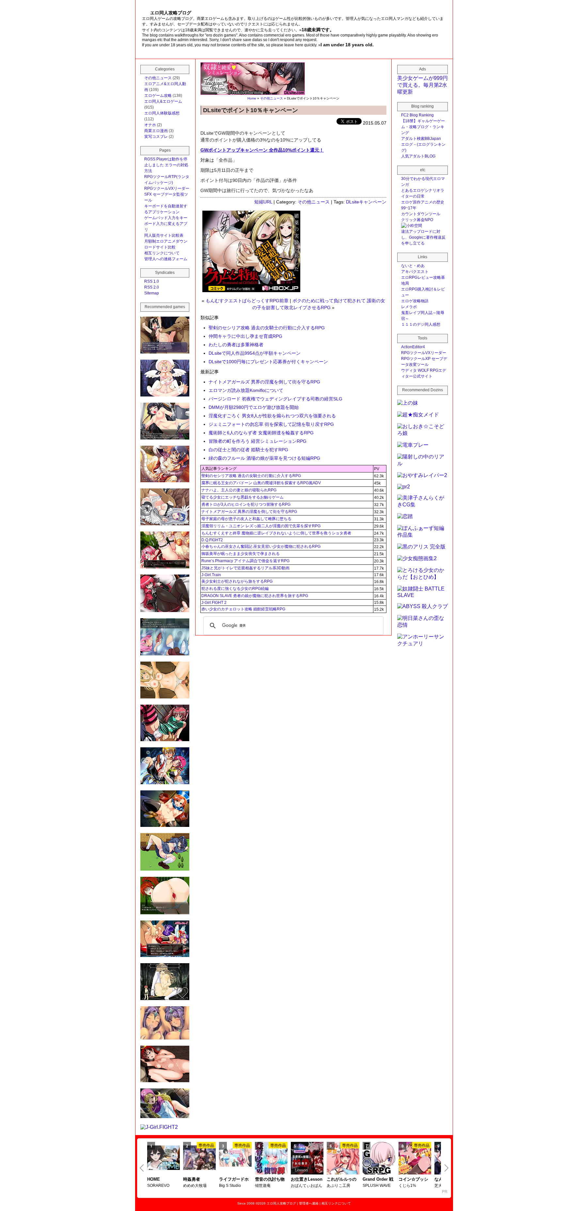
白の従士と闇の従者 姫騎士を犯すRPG (248, 449)
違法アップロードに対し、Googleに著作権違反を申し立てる (423, 237)
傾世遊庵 (263, 1185)
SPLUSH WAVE (377, 1185)
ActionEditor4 (413, 347)
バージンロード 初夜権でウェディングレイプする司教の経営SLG (275, 398)
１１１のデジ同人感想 (420, 324)
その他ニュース (271, 98)
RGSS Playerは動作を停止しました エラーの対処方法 (166, 165)
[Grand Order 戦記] (379, 1159)
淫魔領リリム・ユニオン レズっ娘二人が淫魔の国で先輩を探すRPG (261, 526)
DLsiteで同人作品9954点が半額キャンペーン (255, 353)
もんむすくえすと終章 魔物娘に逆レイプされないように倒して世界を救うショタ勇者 (276, 533)
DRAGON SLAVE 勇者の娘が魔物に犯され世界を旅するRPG (254, 595)
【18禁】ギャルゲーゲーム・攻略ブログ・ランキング (423, 127)
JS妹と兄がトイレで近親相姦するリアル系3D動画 (245, 568)
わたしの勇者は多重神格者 (236, 344)
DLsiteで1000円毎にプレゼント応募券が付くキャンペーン (268, 361)
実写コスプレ (156, 136)
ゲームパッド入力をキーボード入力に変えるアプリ (165, 224)
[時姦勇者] (199, 1158)
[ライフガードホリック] (235, 1158)
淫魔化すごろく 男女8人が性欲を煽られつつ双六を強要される (272, 415)
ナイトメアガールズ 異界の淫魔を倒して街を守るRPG (264, 381)
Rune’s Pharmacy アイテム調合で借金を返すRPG (245, 561)
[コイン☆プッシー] (415, 1159)
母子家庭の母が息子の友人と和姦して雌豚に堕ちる (246, 518)
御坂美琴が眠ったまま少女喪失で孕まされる (240, 553)
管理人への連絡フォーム (165, 259)
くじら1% (407, 1185)
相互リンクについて (162, 253)
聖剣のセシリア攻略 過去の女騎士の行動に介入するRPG (267, 327)
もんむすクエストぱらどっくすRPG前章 (247, 300)
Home (251, 98)
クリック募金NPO (417, 219)
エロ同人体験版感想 (162, 113)
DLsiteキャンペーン (366, 201)
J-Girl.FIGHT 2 (214, 602)
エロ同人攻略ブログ (281, 1203)
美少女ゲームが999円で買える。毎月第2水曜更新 (422, 85)
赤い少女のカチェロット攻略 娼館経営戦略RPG (243, 609)
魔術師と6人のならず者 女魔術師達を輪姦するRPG (261, 432)
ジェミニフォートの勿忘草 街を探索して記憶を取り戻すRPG (271, 424)
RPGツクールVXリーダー (166, 188)
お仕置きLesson (306, 1179)
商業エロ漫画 (156, 130)
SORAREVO (158, 1185)
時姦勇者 (191, 1179)
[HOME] (163, 1158)
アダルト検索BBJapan (421, 138)
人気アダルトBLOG (418, 156)
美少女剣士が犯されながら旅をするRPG (237, 581)
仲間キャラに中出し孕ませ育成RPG (245, 336)
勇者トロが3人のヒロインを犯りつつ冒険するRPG (245, 504)
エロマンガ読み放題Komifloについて (246, 390)
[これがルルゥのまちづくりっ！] (343, 1159)
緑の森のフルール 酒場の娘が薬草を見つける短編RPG (264, 458)
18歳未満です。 (318, 29)
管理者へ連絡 (309, 1203)
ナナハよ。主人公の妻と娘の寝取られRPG (238, 490)
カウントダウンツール (420, 214)
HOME (153, 1179)
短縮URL (263, 201)
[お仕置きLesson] (307, 1159)
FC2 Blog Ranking (417, 115)
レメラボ (409, 307)
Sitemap (151, 293)
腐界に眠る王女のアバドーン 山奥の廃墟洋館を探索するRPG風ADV (261, 483)
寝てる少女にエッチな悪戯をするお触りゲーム (242, 497)
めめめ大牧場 (195, 1185)
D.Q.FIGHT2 (212, 540)
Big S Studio (230, 1185)
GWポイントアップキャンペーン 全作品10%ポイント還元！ (262, 150)
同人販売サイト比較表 (163, 235)
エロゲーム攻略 (158, 95)
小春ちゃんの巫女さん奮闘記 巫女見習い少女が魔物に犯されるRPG (261, 546)
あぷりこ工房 (338, 1185)
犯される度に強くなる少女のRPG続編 (235, 588)
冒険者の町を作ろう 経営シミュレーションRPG (257, 441)
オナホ (150, 125)
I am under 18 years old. (347, 44)
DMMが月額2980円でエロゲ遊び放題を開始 (254, 407)
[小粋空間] (411, 225)
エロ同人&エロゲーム (163, 101)
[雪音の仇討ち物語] (271, 1159)
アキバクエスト (415, 271)
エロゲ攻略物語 (415, 301)
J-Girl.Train (211, 575)
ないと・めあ (413, 265)
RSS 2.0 (151, 287)
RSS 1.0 (151, 281)
